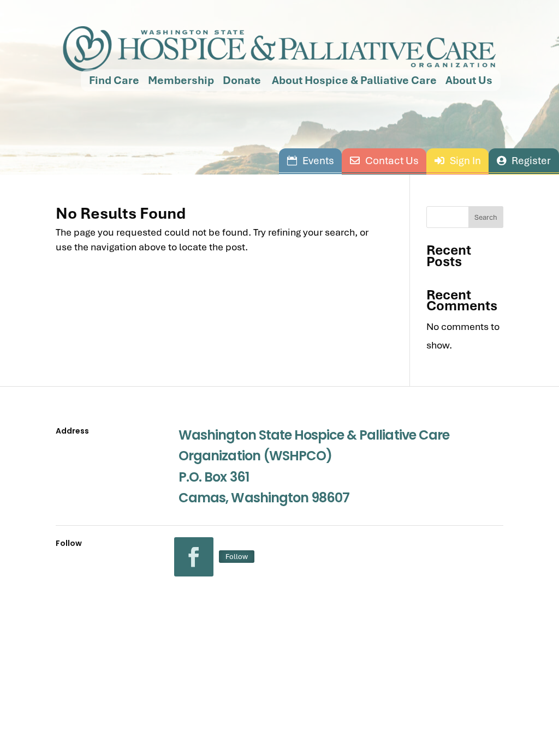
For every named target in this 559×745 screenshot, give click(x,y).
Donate (242, 80)
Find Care (114, 80)
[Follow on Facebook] (193, 556)
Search (485, 217)
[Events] (310, 160)
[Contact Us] (384, 160)
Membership (181, 80)
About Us (468, 80)
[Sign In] (457, 160)
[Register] (524, 160)
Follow (236, 556)
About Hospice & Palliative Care (353, 80)
